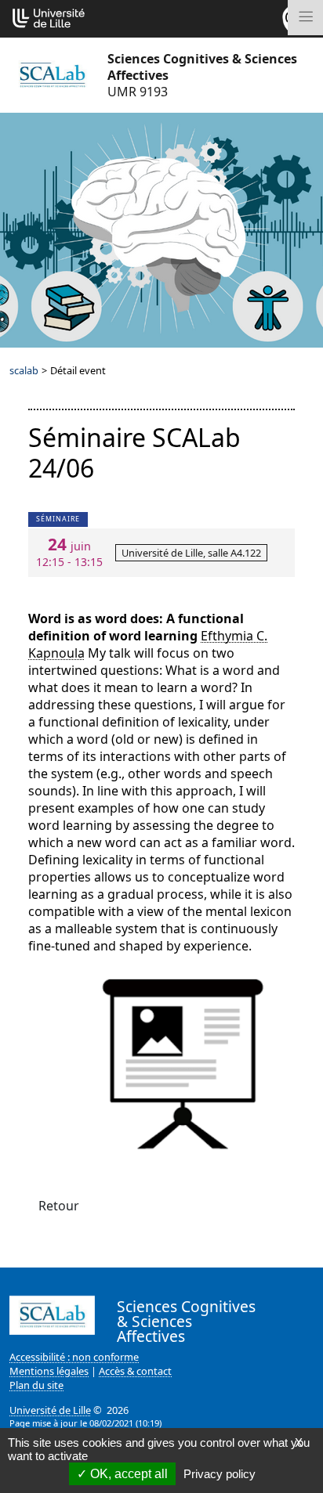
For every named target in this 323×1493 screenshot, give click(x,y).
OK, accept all (127, 1473)
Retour (58, 1205)
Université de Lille (50, 1410)
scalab (23, 370)
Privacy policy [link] (219, 1473)
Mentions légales (49, 1371)
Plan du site (36, 1385)
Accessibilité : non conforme (74, 1357)
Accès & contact (135, 1371)
